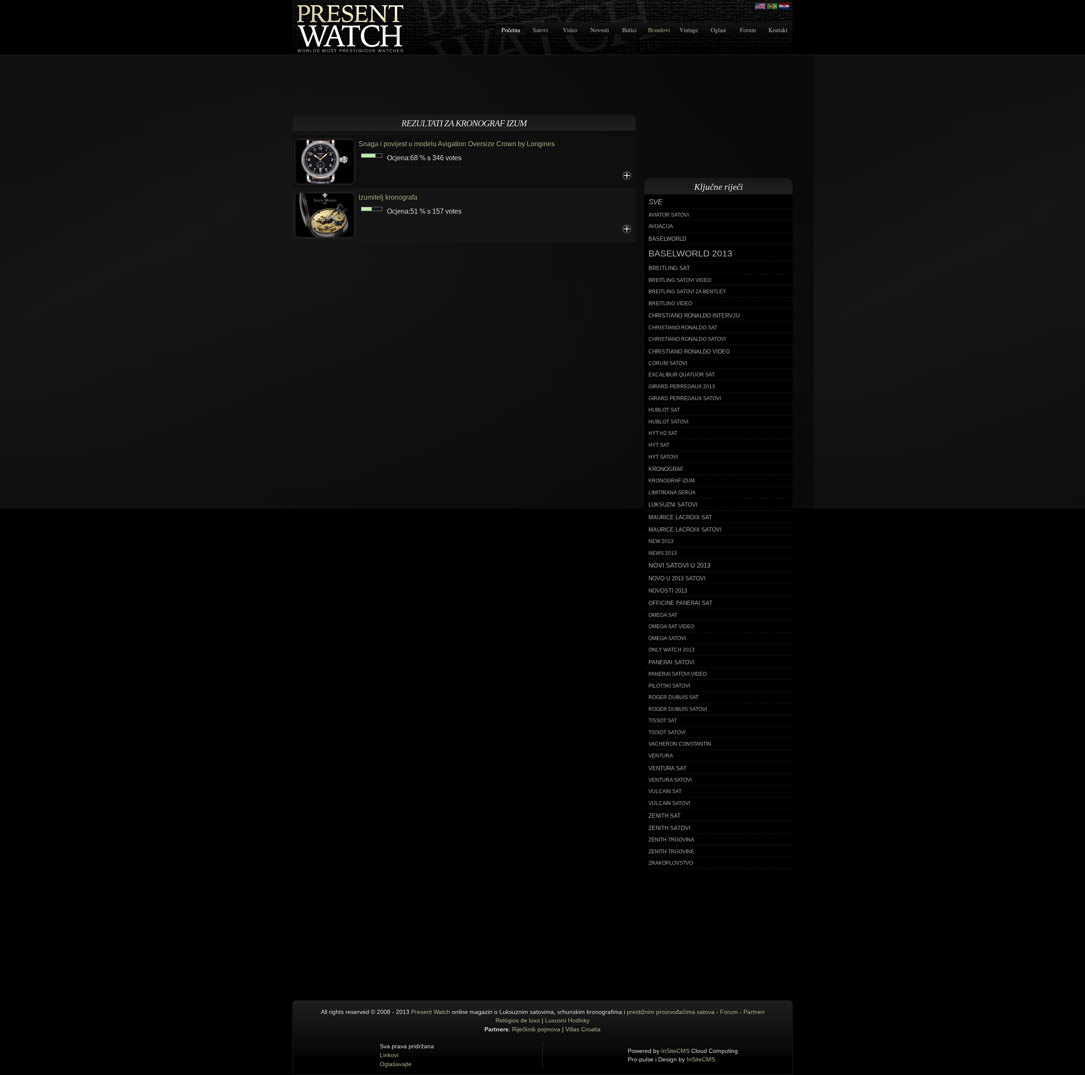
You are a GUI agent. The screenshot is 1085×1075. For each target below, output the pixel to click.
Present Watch (430, 1011)
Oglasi (718, 30)
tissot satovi (666, 732)
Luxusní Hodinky (567, 1020)
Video (570, 30)
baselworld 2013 (690, 253)
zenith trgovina (671, 840)
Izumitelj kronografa (388, 197)
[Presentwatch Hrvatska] (784, 6)
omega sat (662, 615)
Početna (510, 30)
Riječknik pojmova (536, 1029)
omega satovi (667, 638)
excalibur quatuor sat (681, 375)
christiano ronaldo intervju (694, 315)
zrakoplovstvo (670, 863)
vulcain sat (665, 791)
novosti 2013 (667, 591)
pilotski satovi (669, 686)
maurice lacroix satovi (685, 529)
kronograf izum (671, 481)
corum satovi (667, 363)
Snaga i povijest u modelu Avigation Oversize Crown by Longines (457, 144)
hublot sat (664, 410)
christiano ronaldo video (689, 351)
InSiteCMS (675, 1050)
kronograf (666, 469)
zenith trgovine (671, 852)
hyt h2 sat (662, 433)
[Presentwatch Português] (772, 6)
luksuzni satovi (673, 504)
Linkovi (389, 1055)
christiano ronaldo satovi (687, 339)
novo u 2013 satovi (677, 578)
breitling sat (669, 268)
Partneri (754, 1011)
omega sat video (671, 626)
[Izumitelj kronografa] (324, 214)
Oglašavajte (396, 1064)
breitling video (670, 303)
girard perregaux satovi (684, 398)
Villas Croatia (583, 1029)
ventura (660, 756)
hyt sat (658, 445)
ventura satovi (670, 780)
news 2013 (662, 553)
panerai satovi (671, 662)
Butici (629, 30)
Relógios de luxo (517, 1020)
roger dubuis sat (673, 697)
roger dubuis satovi (677, 709)
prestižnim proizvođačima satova (671, 1011)
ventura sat (667, 768)
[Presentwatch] (760, 6)
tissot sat (662, 721)
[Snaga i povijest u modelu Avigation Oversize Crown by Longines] (324, 160)
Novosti (599, 30)
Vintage (688, 30)
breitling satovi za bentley (687, 292)
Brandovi (659, 30)
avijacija (660, 226)
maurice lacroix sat (680, 517)
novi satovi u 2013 (679, 565)
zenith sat (664, 816)
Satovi (540, 30)
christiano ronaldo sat (682, 328)
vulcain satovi (669, 803)
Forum (748, 30)
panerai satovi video (677, 674)
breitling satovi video (679, 280)
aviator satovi (668, 215)
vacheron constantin (679, 744)
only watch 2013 (671, 650)
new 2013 (660, 541)
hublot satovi (668, 422)
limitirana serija (672, 493)
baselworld (667, 239)
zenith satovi (669, 828)
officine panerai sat (680, 603)
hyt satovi (663, 457)
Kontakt (777, 30)
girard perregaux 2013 (681, 387)
